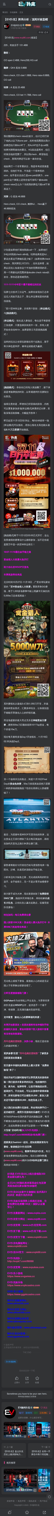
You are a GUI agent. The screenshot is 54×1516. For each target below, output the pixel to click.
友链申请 (11, 1500)
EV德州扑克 (16, 25)
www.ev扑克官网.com (34, 1225)
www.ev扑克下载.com (34, 1231)
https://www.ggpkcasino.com (23, 1294)
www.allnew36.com (18, 1303)
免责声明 (22, 1500)
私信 (47, 26)
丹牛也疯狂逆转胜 (29, 1053)
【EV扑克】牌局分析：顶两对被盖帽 (26, 19)
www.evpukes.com (33, 1267)
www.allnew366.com (18, 1312)
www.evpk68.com (36, 1252)
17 (22, 1412)
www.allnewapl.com (35, 1327)
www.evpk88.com (17, 1246)
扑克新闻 (13, 12)
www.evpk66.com (37, 1237)
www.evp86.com (22, 37)
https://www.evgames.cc (21, 1276)
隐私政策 (32, 1500)
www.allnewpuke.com (19, 1321)
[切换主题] (49, 1497)
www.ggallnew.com (18, 1336)
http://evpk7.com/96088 (16, 1134)
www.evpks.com (36, 1213)
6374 (30, 1412)
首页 (6, 12)
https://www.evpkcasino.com (23, 1285)
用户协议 (43, 1500)
